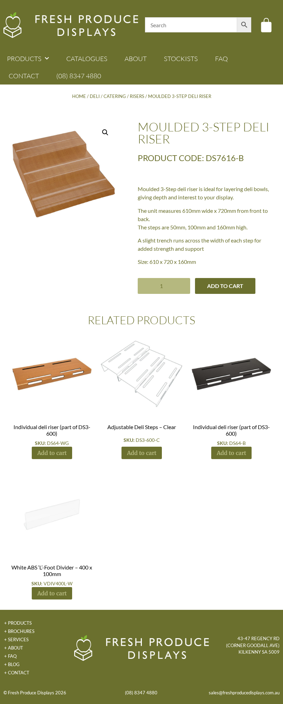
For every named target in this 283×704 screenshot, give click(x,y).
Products (24, 58)
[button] (105, 132)
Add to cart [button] (52, 452)
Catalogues (86, 58)
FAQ (221, 58)
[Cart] (266, 25)
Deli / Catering (108, 96)
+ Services (16, 639)
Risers (137, 96)
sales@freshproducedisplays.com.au (244, 692)
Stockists (181, 58)
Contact (24, 76)
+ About (13, 648)
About (136, 58)
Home (79, 96)
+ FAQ (10, 656)
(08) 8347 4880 (78, 76)
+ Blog (12, 664)
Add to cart (225, 285)
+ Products (18, 623)
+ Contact (16, 672)
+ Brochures (19, 631)
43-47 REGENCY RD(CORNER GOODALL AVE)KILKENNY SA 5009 (253, 645)
